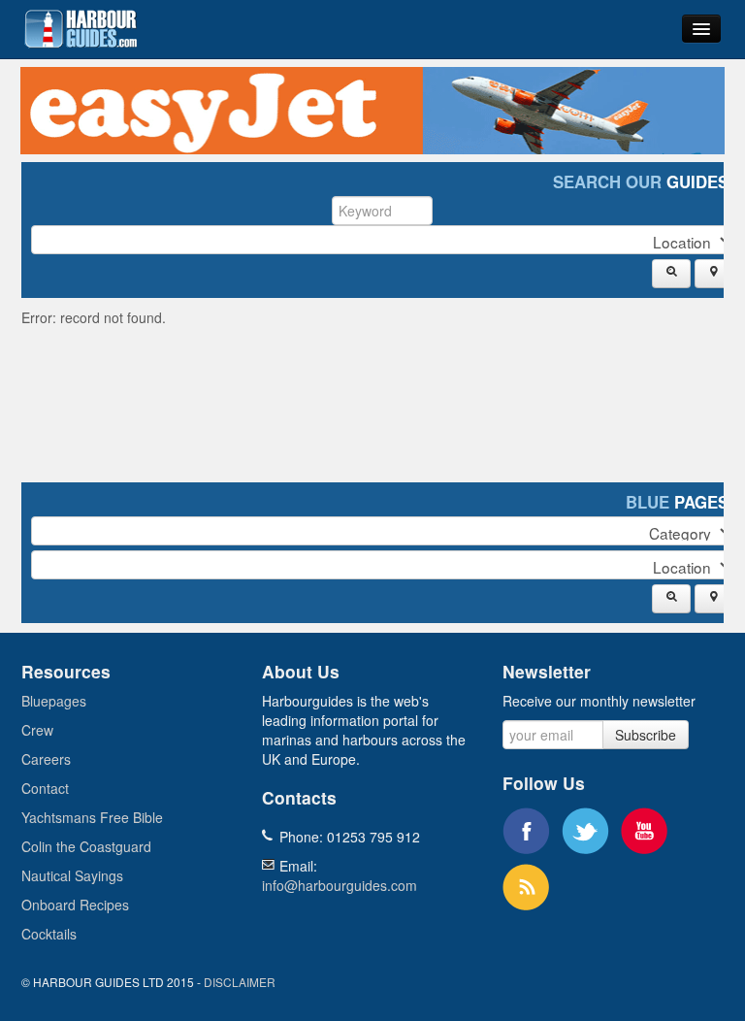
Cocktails (49, 933)
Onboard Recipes (75, 904)
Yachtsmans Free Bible (92, 817)
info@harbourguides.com (339, 885)
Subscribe (645, 734)
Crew (37, 730)
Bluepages (53, 700)
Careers (46, 759)
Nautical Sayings (72, 875)
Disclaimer (239, 981)
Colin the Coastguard (86, 846)
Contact (45, 788)
